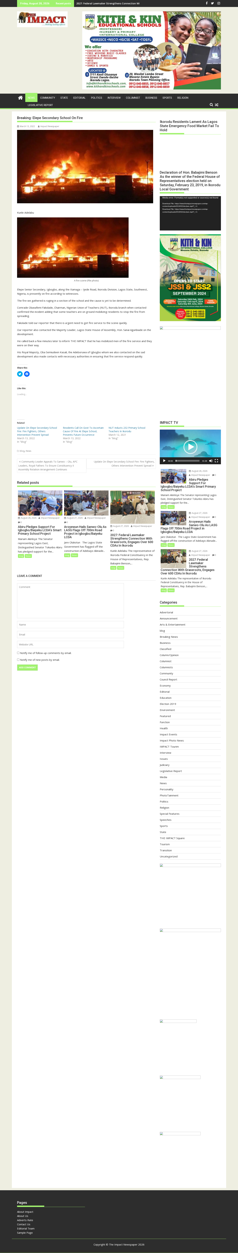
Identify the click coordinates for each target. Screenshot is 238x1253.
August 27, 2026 (74, 517)
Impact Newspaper (49, 126)
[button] (42, 19)
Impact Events (168, 734)
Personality (166, 789)
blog (22, 450)
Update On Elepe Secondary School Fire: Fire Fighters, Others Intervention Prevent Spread (37, 431)
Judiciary (165, 765)
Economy (165, 685)
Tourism (165, 844)
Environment (167, 710)
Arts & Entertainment (172, 624)
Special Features (169, 813)
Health (164, 728)
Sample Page (25, 1232)
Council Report (168, 679)
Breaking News (169, 636)
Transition (166, 850)
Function (165, 722)
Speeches (165, 820)
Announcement (169, 618)
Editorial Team (25, 1228)
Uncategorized (169, 856)
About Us (22, 1216)
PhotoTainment (169, 795)
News (31, 97)
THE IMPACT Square (172, 838)
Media (163, 777)
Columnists (166, 667)
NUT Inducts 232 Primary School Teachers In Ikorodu (127, 429)
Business (151, 97)
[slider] (187, 461)
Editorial (79, 97)
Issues (164, 758)
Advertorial (166, 612)
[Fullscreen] (216, 461)
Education (165, 697)
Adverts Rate (25, 1220)
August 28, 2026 (28, 517)
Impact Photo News (172, 740)
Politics (96, 97)
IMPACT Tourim (169, 746)
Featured (165, 716)
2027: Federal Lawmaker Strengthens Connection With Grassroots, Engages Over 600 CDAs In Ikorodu (137, 3)
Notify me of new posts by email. (40, 659)
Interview (114, 97)
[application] (190, 213)
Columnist (133, 97)
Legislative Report (40, 105)
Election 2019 (168, 704)
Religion (182, 97)
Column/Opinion (169, 655)
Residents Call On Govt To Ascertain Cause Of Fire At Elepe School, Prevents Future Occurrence (83, 431)
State (64, 97)
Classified (165, 649)
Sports (167, 97)
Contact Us (23, 1224)
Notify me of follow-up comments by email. (45, 653)
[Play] (164, 461)
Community (47, 97)
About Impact (25, 1211)
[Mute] (211, 461)
